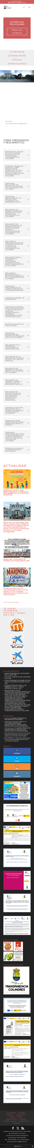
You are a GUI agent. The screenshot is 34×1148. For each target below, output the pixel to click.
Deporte (19, 1117)
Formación (16, 1123)
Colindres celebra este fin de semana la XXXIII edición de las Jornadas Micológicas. (17, 739)
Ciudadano (21, 1113)
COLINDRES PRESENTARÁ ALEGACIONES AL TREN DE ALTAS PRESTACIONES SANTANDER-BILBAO (16, 725)
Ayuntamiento (11, 1113)
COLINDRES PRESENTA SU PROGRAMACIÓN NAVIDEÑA (16, 719)
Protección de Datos (10, 1121)
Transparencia (20, 1115)
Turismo (18, 60)
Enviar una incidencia (17, 31)
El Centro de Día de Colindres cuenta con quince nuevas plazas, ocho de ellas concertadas (18, 734)
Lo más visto (16, 52)
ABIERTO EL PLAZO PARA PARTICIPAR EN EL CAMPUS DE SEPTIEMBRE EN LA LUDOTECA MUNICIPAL (16, 492)
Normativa (10, 1115)
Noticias (6, 497)
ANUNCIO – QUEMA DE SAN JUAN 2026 (17, 677)
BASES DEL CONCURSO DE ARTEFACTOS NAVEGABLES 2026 (16, 560)
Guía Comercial (23, 1121)
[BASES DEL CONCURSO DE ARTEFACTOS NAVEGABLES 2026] (17, 548)
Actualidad (22, 1119)
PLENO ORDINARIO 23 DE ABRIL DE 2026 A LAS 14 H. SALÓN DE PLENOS (17, 681)
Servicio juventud (18, 64)
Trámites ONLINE (18, 56)
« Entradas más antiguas (11, 602)
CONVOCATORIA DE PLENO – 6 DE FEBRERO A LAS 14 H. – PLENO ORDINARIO (15, 687)
